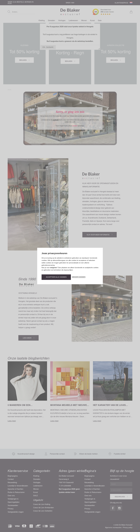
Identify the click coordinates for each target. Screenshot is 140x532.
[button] (56, 277)
